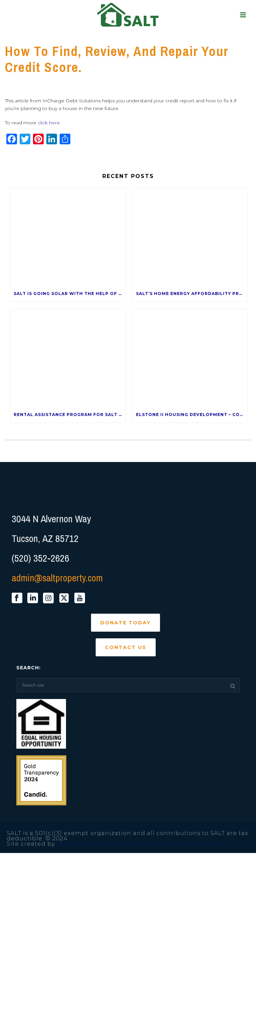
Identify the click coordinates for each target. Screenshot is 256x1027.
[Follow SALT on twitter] (64, 598)
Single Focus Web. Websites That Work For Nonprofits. (143, 843)
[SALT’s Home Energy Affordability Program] (190, 237)
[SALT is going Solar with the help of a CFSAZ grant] (67, 237)
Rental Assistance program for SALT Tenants (69, 414)
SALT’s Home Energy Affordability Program (192, 293)
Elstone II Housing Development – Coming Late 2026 (192, 414)
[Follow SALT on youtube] (79, 598)
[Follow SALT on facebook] (17, 598)
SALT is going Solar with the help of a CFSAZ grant (69, 293)
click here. (49, 123)
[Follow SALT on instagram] (48, 598)
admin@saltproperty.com (57, 577)
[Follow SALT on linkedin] (32, 598)
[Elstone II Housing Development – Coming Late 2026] (190, 358)
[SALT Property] (128, 15)
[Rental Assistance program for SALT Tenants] (67, 358)
